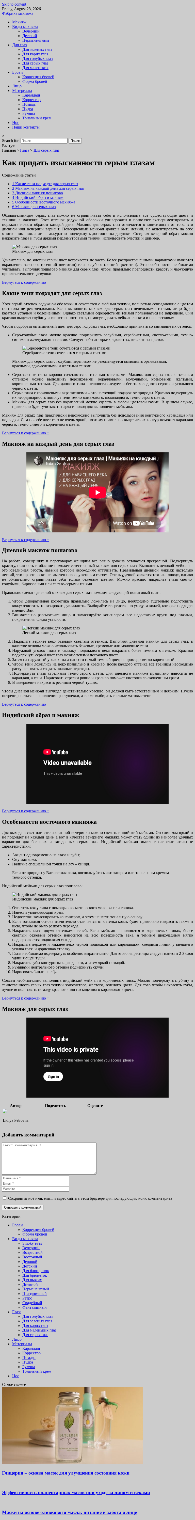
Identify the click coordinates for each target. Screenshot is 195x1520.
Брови (17, 72)
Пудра (27, 109)
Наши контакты (26, 127)
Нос (15, 122)
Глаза (24, 150)
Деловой (29, 1261)
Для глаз (19, 45)
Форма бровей (34, 81)
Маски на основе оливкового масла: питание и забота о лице (69, 1512)
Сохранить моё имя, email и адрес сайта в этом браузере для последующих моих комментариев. (90, 1198)
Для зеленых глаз (37, 49)
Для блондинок (35, 1271)
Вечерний (31, 31)
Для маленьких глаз (39, 1330)
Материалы (22, 90)
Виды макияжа (25, 26)
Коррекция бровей (38, 77)
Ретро (27, 1298)
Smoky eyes (32, 1243)
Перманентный (35, 40)
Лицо (17, 86)
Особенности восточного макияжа (43, 202)
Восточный (32, 1257)
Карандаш (31, 95)
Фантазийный (34, 1307)
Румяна (28, 113)
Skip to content (14, 4)
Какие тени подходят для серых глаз (45, 184)
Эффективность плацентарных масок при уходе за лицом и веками (76, 1492)
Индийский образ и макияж (37, 197)
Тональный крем (36, 118)
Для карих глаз (35, 54)
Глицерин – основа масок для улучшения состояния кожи (65, 1473)
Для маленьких (35, 68)
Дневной (30, 1284)
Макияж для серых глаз (34, 206)
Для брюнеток (34, 1275)
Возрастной (32, 1252)
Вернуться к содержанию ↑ (25, 282)
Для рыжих (32, 1280)
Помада (29, 104)
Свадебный (32, 1303)
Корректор (31, 100)
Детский (29, 36)
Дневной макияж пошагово (37, 193)
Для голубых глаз (37, 58)
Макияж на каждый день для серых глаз (48, 188)
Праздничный (34, 1293)
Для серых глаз (35, 63)
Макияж (19, 22)
